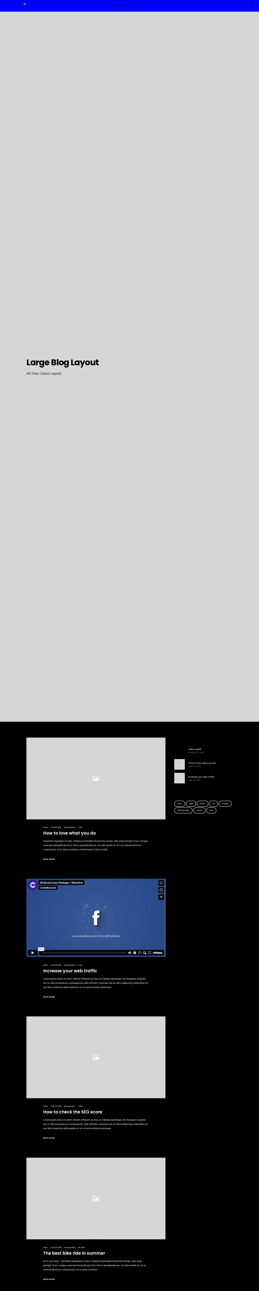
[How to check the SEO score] (95, 1057)
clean (179, 803)
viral (211, 810)
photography (183, 810)
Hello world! (194, 749)
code (191, 803)
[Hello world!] (179, 750)
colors (202, 803)
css (213, 803)
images (225, 803)
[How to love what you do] (95, 778)
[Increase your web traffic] (179, 778)
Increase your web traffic (201, 777)
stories (199, 810)
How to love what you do (202, 763)
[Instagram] (243, 6)
